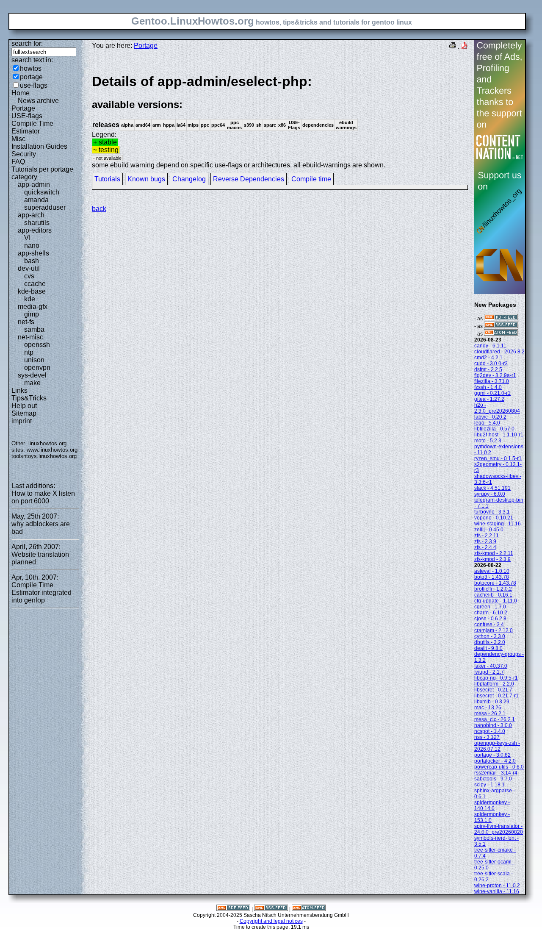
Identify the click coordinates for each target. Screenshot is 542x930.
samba (34, 329)
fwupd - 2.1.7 (489, 672)
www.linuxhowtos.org (52, 450)
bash (31, 260)
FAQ (18, 161)
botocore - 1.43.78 (495, 583)
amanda (36, 199)
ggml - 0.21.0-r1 (492, 393)
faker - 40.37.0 (490, 666)
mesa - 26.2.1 (490, 713)
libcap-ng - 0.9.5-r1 (496, 678)
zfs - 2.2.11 (486, 536)
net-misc (30, 337)
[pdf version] (464, 46)
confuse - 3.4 (489, 624)
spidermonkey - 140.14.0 (492, 805)
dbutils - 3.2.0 (489, 642)
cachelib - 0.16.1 (493, 595)
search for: (27, 43)
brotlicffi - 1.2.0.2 (493, 589)
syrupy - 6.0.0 (489, 494)
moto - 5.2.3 (487, 441)
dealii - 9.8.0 (488, 648)
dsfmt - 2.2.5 (488, 369)
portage (31, 77)
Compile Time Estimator (32, 127)
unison (34, 360)
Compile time (311, 179)
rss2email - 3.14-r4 (495, 773)
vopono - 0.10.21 (493, 518)
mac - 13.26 (487, 708)
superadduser (45, 207)
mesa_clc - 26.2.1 (494, 719)
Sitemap (23, 413)
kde (29, 299)
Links (19, 390)
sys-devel (32, 375)
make (32, 382)
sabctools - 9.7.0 (493, 779)
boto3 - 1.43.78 (491, 577)
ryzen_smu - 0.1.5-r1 (498, 458)
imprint (21, 421)
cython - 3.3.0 (489, 636)
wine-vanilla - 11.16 (496, 891)
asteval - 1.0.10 (491, 571)
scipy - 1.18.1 (489, 785)
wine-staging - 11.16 (497, 524)
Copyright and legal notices (271, 921)
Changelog (189, 179)
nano (31, 245)
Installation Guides (39, 146)
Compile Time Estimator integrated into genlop (41, 592)
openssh (37, 344)
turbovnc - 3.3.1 (492, 512)
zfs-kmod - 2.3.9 (492, 559)
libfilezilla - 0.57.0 (494, 429)
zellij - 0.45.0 (488, 530)
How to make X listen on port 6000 (43, 497)
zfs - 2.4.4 (485, 547)
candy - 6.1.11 (490, 346)
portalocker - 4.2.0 (495, 761)
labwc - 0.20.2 (490, 417)
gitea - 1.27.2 (489, 399)
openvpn (37, 367)
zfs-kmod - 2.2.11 (493, 553)
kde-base (32, 291)
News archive (38, 100)
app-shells (33, 253)
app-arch (31, 215)
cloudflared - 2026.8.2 (499, 352)
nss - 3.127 (487, 737)
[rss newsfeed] (501, 326)
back (99, 208)
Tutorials (107, 179)
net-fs (26, 321)
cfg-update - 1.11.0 (495, 601)
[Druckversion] (452, 46)
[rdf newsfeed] (501, 319)
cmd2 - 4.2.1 (488, 358)
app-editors (35, 230)
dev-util (29, 268)
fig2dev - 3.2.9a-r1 (495, 375)
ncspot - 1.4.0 (489, 731)
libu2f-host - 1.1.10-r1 (498, 435)
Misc (18, 138)
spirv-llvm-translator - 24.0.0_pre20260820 (498, 829)
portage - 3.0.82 (492, 755)
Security (23, 154)
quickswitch (41, 192)
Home (20, 93)
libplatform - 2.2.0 (494, 684)
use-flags (33, 85)
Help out (24, 405)
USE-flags (26, 115)
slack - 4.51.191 (492, 488)
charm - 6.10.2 (490, 613)
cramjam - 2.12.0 (493, 630)
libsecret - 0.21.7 (493, 690)
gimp (31, 314)
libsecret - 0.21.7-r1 (496, 696)
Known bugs (146, 179)
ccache (35, 283)
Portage (23, 108)
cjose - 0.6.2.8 (490, 619)
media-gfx (32, 306)
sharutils (37, 222)
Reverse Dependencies (248, 179)
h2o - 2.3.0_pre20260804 (497, 408)
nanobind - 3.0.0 (493, 725)
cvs (29, 276)
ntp (28, 352)
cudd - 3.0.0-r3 (491, 363)
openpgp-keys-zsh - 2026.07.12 (497, 746)
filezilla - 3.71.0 (491, 381)
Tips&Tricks (29, 398)
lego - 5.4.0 (487, 423)
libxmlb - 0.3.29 (491, 702)
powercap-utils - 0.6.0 (499, 767)
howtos (30, 68)
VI (27, 238)
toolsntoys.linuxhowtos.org (44, 456)
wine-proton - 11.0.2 (497, 885)
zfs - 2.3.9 (485, 541)
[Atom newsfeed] (501, 334)
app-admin (34, 184)
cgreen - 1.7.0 (490, 607)
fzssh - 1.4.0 (488, 387)
